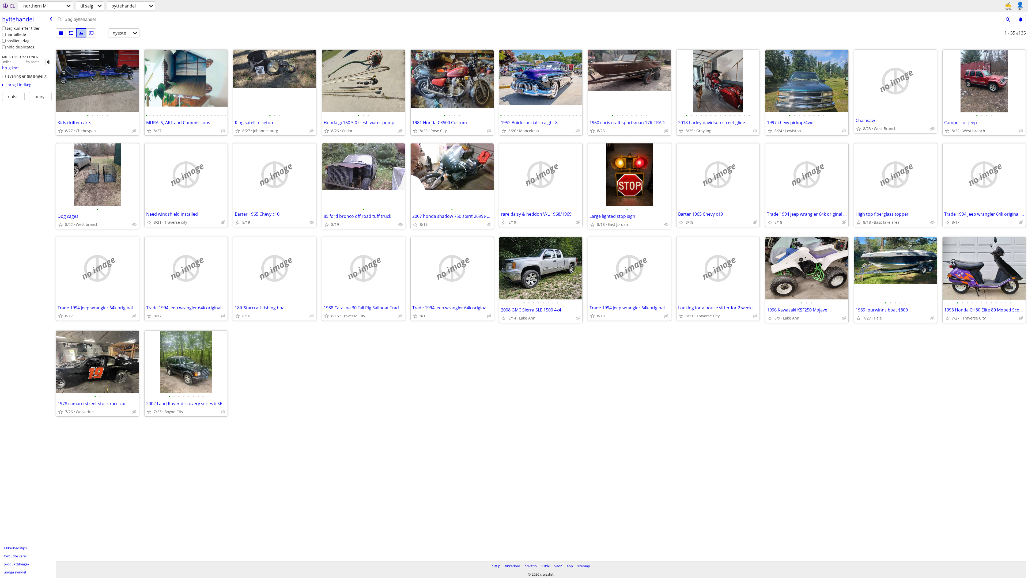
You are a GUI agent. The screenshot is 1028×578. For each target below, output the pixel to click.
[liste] (61, 32)
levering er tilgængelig (26, 76)
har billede (16, 34)
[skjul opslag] (134, 131)
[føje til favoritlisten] (60, 131)
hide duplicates (20, 47)
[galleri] (81, 32)
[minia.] (71, 32)
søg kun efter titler (23, 28)
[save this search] (1021, 19)
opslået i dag (17, 40)
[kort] (91, 32)
